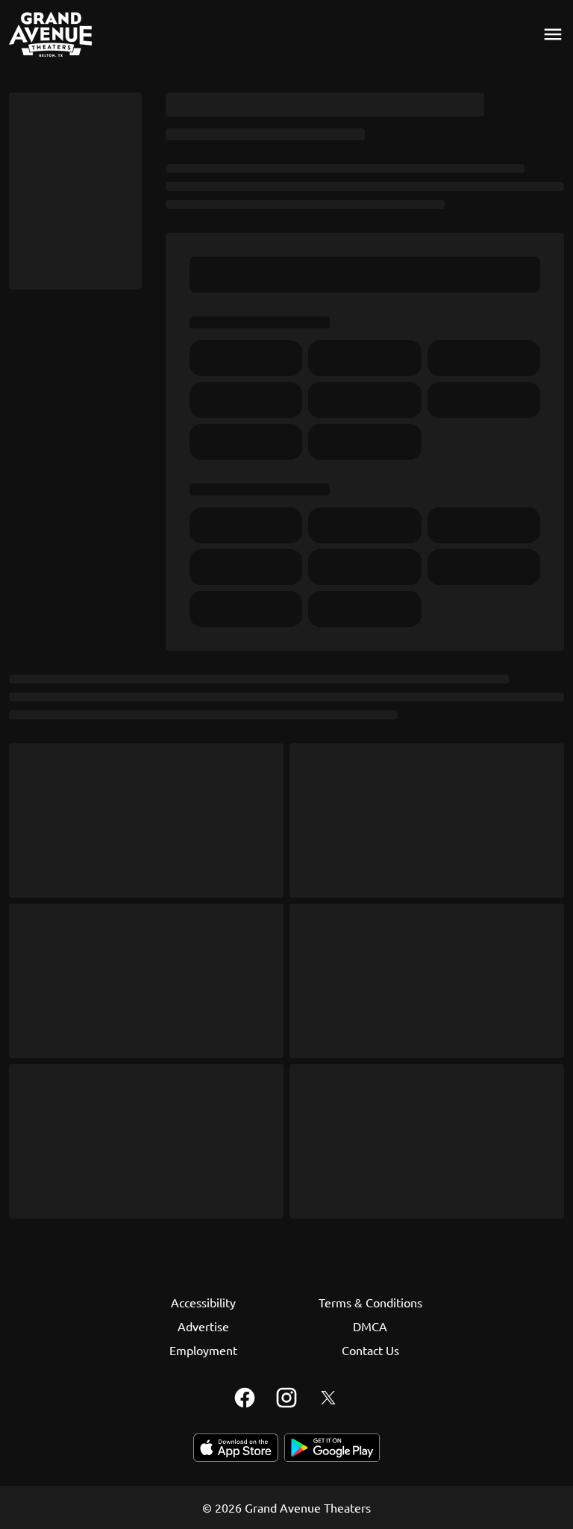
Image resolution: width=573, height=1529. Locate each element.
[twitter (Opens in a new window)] (328, 1398)
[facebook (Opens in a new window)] (245, 1398)
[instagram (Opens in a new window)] (286, 1398)
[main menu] (553, 34)
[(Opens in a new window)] (235, 1447)
